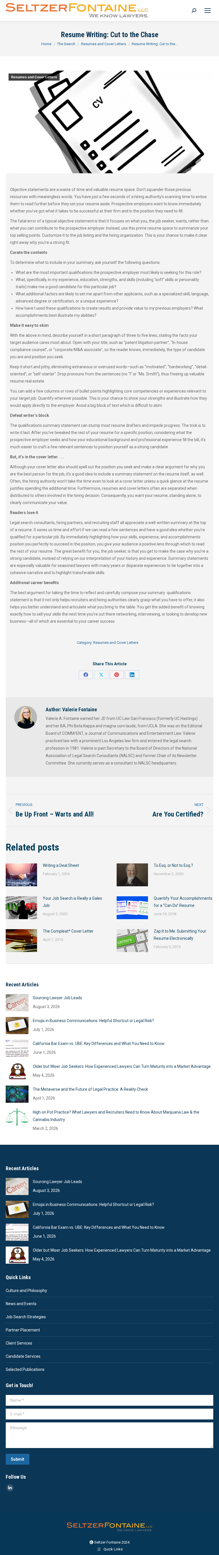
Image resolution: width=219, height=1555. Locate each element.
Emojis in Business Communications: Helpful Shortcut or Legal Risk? (93, 1020)
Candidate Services (23, 1356)
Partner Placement (23, 1330)
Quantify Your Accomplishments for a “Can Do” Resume (183, 902)
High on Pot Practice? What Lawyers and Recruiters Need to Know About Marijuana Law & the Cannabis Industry (116, 1116)
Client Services (19, 1343)
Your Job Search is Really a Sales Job (72, 902)
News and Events (21, 1303)
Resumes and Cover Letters (34, 77)
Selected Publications (25, 1369)
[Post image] (21, 874)
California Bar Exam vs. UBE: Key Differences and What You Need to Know (99, 1043)
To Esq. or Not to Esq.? (173, 865)
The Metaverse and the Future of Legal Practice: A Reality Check (90, 1089)
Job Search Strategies (26, 1317)
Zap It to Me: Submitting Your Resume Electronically (180, 935)
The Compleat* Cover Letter (68, 931)
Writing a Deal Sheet (61, 865)
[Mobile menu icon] (207, 10)
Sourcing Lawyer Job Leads (57, 997)
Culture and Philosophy (26, 1290)
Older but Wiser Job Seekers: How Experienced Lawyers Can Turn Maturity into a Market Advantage (122, 1066)
